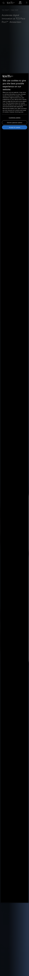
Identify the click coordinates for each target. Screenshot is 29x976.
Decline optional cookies (14, 122)
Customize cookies (14, 117)
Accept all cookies (14, 127)
